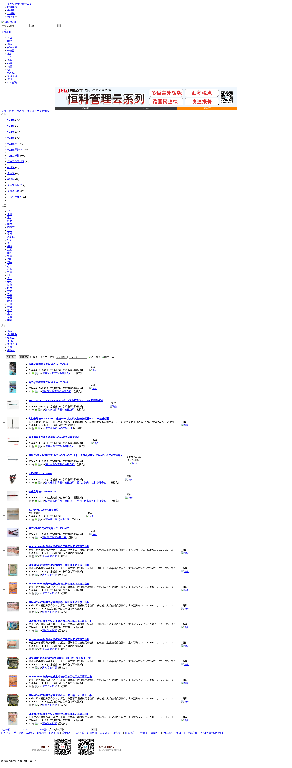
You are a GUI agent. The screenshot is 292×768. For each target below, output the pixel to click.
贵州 (9, 278)
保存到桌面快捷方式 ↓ (19, 4)
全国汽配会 (207, 108)
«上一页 (6, 729)
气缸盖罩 (12, 143)
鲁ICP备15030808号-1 (211, 732)
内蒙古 (11, 227)
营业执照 (19, 732)
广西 (9, 268)
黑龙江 (11, 236)
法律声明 (92, 732)
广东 (9, 265)
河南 (9, 256)
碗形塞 (11, 179)
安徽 (9, 316)
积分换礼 (155, 732)
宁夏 (9, 297)
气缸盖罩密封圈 (15, 161)
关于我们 (67, 732)
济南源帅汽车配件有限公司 (56, 373)
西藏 (9, 284)
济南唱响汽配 (49, 556)
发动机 (20, 111)
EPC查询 (146, 108)
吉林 (9, 233)
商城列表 (41, 732)
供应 (11, 111)
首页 (3, 111)
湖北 (9, 259)
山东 (9, 252)
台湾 (9, 304)
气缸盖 (11, 137)
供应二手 (12, 337)
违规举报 (192, 732)
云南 (9, 281)
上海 (9, 313)
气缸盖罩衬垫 (14, 149)
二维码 (11, 13)
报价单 (11, 350)
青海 (9, 294)
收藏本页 (12, 7)
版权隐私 (104, 732)
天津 (9, 214)
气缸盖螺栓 (43, 111)
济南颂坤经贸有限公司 (57, 519)
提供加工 (12, 341)
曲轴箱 (11, 167)
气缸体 (30, 111)
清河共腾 (85, 108)
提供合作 (12, 344)
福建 (9, 246)
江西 (9, 249)
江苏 (9, 240)
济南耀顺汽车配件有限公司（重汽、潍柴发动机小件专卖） (77, 482)
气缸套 (11, 126)
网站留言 (168, 732)
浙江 (9, 243)
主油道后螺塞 (14, 185)
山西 (9, 224)
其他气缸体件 (14, 197)
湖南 (9, 262)
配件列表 (54, 732)
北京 (9, 211)
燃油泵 (11, 173)
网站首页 (6, 732)
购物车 (11, 16)
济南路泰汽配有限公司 (54, 537)
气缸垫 (11, 131)
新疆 (9, 300)
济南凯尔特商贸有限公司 (58, 428)
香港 (9, 307)
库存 (9, 347)
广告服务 (142, 732)
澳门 (9, 310)
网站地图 (117, 732)
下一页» (43, 729)
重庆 (9, 217)
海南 (9, 272)
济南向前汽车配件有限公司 (60, 409)
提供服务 (12, 334)
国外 (9, 320)
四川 (9, 275)
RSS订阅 (180, 732)
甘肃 (9, 291)
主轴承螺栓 (13, 191)
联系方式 (79, 732)
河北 (9, 220)
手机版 (11, 10)
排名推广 (130, 732)
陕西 (9, 288)
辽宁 (9, 230)
